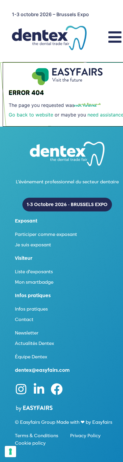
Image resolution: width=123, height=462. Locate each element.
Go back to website (31, 115)
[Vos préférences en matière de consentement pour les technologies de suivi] (10, 451)
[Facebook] (57, 389)
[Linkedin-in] (39, 389)
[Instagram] (21, 389)
